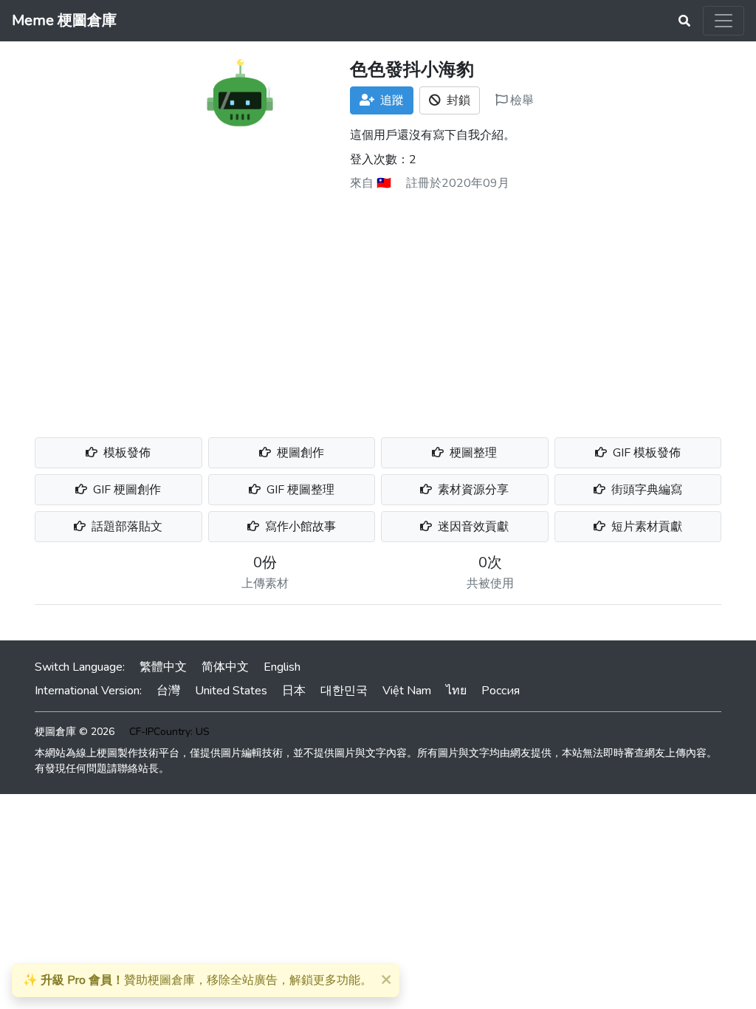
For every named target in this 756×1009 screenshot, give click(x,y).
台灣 (168, 691)
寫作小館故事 (299, 527)
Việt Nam (406, 691)
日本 (294, 691)
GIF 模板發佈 (645, 453)
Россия (500, 691)
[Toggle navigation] (723, 20)
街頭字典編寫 (645, 490)
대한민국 (344, 691)
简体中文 (225, 667)
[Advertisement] (378, 308)
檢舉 (520, 100)
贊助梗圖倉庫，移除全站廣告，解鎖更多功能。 (197, 980)
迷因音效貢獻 (472, 527)
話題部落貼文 (125, 527)
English (282, 667)
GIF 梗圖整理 (299, 490)
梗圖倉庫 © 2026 (74, 732)
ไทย (456, 691)
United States (231, 691)
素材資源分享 (472, 490)
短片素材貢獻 (645, 527)
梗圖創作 (299, 453)
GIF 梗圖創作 (125, 490)
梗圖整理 (472, 453)
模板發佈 (125, 453)
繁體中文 (163, 667)
